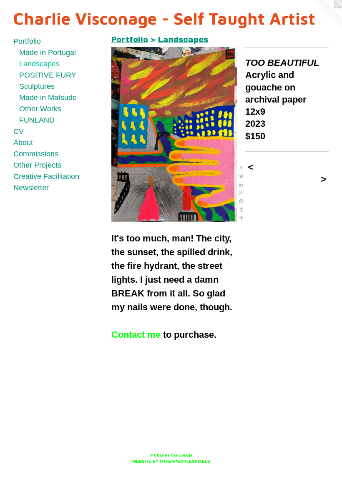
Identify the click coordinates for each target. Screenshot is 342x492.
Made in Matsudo (48, 97)
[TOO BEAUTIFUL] (174, 134)
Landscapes (39, 64)
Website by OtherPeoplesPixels (171, 461)
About (23, 142)
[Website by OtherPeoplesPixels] (325, 16)
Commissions (35, 154)
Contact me (136, 334)
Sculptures (37, 86)
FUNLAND (37, 120)
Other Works (40, 109)
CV (18, 131)
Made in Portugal (47, 52)
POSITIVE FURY (47, 75)
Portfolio (27, 41)
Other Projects (37, 165)
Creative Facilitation (46, 176)
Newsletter (31, 187)
